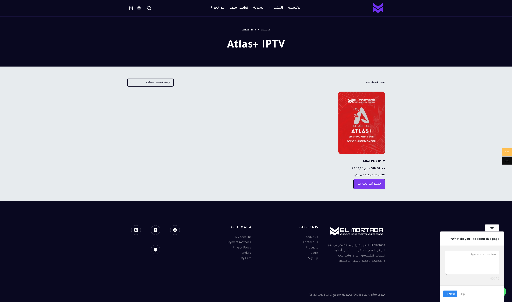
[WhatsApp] (155, 250)
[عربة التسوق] (131, 8)
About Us (312, 237)
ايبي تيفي (359, 175)
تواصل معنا (238, 8)
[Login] (139, 8)
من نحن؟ (217, 8)
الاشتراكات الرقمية (375, 175)
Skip (462, 293)
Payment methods (239, 242)
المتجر (278, 8)
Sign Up (313, 258)
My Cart (246, 258)
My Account (243, 237)
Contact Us (310, 242)
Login (314, 253)
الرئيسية (294, 8)
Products (312, 248)
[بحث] (149, 8)
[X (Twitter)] (155, 230)
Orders (246, 253)
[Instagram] (136, 230)
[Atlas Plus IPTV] (361, 123)
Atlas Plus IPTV (374, 161)
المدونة (258, 8)
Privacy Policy (242, 248)
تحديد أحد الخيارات (369, 184)
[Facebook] (175, 230)
